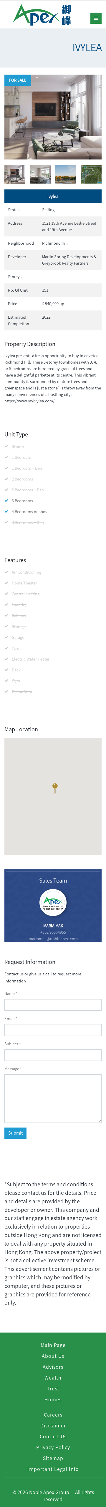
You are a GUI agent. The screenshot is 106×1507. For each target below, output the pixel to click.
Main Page (53, 1344)
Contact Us (53, 1436)
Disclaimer (53, 1425)
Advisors (53, 1366)
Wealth (53, 1377)
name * (10, 993)
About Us (53, 1355)
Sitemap (53, 1457)
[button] (54, 790)
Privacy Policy (53, 1447)
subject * (12, 1043)
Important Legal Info (53, 1468)
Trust (53, 1388)
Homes (53, 1399)
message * (13, 1068)
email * (10, 1018)
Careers (53, 1414)
